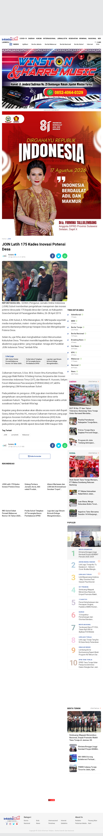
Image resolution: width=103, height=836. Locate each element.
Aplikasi (25, 44)
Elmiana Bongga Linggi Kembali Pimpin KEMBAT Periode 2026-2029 (88, 554)
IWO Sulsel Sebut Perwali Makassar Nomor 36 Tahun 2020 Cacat (13, 361)
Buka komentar (35, 456)
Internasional (49, 38)
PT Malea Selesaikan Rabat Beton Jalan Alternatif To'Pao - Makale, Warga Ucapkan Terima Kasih (88, 492)
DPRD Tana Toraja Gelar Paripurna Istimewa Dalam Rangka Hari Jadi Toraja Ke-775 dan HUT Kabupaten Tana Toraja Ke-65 (88, 664)
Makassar (25, 435)
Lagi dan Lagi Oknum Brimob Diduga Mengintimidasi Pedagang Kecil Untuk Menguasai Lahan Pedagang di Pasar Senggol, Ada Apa (54, 361)
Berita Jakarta (36, 44)
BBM (73, 321)
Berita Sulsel (78, 44)
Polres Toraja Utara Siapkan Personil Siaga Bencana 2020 (87, 431)
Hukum (39, 38)
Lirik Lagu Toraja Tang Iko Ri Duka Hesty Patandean (89, 641)
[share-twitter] (58, 255)
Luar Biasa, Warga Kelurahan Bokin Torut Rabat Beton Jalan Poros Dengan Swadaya (88, 503)
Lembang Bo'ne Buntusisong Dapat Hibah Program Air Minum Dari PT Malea (89, 652)
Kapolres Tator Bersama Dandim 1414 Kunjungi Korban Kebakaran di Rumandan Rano (88, 513)
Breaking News (77, 340)
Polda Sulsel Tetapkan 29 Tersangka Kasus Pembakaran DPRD (34, 361)
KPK (73, 353)
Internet (90, 44)
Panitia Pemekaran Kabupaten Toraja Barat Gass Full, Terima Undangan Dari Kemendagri (88, 421)
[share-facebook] (52, 255)
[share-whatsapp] (64, 255)
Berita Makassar (50, 44)
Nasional (92, 38)
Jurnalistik (62, 38)
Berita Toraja (76, 327)
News (100, 38)
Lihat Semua (92, 381)
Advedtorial (76, 315)
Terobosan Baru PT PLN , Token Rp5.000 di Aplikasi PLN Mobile (88, 629)
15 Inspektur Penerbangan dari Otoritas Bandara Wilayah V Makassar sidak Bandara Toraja (87, 617)
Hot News (75, 346)
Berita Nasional (65, 44)
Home (4, 239)
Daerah (31, 38)
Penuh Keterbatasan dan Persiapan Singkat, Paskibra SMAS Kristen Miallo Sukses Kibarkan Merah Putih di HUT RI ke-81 (89, 604)
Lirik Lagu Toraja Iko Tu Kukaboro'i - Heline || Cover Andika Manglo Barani (88, 567)
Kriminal (83, 38)
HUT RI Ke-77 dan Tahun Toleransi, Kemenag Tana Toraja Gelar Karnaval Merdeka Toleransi (83, 411)
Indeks (16, 44)
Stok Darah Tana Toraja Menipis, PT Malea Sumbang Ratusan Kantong (83, 482)
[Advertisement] (51, 17)
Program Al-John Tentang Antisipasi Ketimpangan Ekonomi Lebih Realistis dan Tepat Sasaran (87, 441)
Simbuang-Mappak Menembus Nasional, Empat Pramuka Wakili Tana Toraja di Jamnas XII (88, 592)
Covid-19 (23, 38)
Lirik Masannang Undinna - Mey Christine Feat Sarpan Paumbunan (89, 579)
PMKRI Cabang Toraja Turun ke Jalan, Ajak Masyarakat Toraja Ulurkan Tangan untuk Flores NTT (87, 768)
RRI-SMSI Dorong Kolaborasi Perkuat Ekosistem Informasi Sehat (87, 758)
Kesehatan (73, 38)
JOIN (5, 435)
